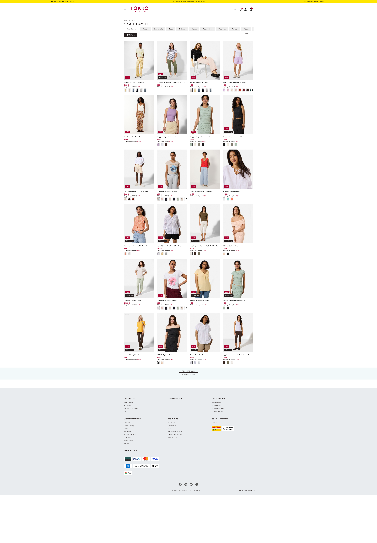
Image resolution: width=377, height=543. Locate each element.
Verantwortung (129, 426)
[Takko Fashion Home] (139, 9)
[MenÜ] (125, 9)
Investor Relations (130, 435)
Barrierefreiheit (173, 437)
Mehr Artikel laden (188, 375)
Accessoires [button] (207, 29)
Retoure (214, 423)
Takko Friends (216, 406)
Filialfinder (127, 406)
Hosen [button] (194, 29)
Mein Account (128, 403)
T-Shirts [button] (182, 29)
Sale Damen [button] (132, 29)
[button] (252, 90)
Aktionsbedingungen (246, 490)
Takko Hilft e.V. (128, 440)
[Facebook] (180, 484)
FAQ (125, 411)
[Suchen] (235, 9)
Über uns (127, 423)
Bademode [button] (158, 29)
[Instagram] (186, 484)
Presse (126, 429)
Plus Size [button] (222, 29)
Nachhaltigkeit (216, 403)
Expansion (127, 432)
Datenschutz (172, 426)
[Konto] (245, 9)
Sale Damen (131, 20)
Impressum (171, 423)
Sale (125, 20)
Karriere (126, 443)
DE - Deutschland (195, 490)
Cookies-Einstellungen (175, 435)
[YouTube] (191, 484)
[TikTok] (196, 484)
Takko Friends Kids (218, 408)
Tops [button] (171, 29)
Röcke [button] (246, 29)
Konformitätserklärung (131, 408)
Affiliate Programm (218, 411)
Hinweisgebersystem (175, 432)
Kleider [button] (235, 29)
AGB (169, 429)
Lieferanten (127, 437)
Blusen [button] (145, 29)
